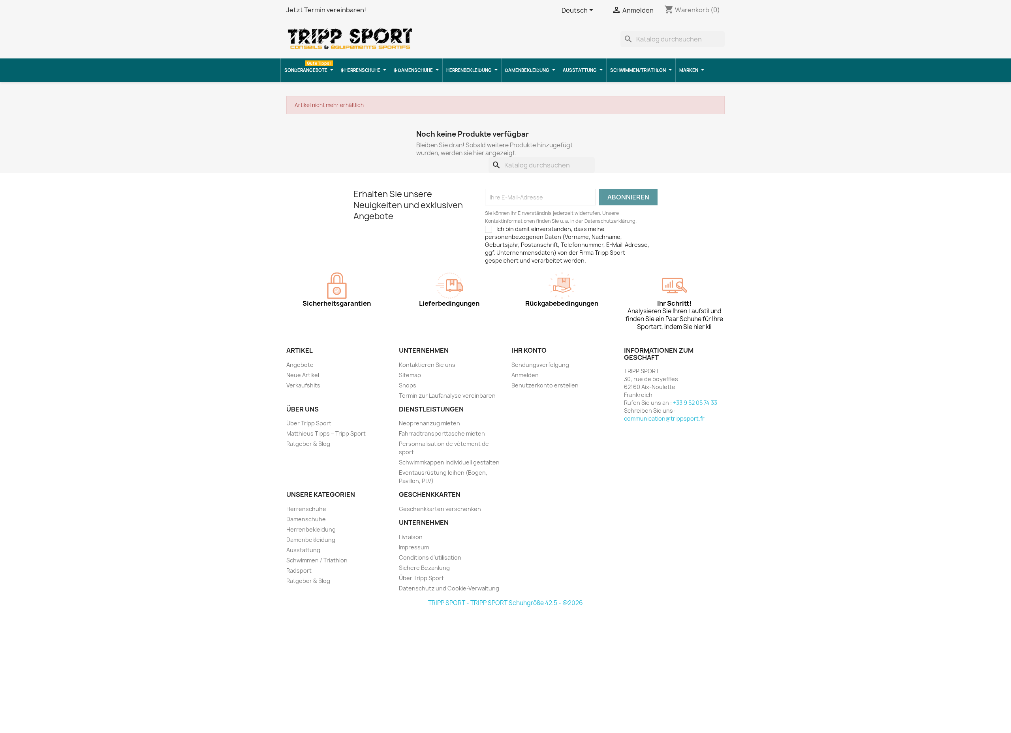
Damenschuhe (306, 519)
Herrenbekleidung (311, 529)
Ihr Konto (529, 350)
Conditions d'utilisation (430, 557)
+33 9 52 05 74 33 (695, 402)
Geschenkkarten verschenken (440, 509)
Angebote (300, 364)
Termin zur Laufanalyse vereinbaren (447, 395)
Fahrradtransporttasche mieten (442, 433)
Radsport (299, 570)
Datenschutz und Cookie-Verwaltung (449, 588)
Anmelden (525, 375)
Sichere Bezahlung (424, 567)
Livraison (411, 537)
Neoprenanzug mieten (429, 423)
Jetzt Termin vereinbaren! (326, 10)
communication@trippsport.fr (664, 418)
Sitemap (410, 375)
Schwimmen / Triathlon (317, 560)
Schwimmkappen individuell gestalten (449, 462)
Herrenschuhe (306, 509)
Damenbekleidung (310, 539)
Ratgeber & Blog (308, 443)
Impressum (414, 547)
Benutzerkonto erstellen (545, 385)
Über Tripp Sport (308, 423)
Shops (407, 385)
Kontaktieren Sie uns (427, 364)
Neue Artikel (302, 375)
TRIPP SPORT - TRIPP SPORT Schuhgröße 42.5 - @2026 (505, 603)
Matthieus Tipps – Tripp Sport (326, 433)
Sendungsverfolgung (540, 364)
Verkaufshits (303, 385)
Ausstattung (303, 550)
